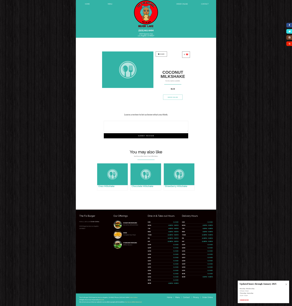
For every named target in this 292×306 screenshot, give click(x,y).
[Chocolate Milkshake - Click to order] (145, 184)
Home (87, 4)
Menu (110, 4)
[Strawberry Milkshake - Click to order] (179, 184)
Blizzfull (101, 300)
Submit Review (146, 136)
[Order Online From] (127, 87)
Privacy (196, 297)
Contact (205, 4)
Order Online (182, 4)
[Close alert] (286, 284)
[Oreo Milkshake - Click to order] (112, 184)
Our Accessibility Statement (133, 302)
